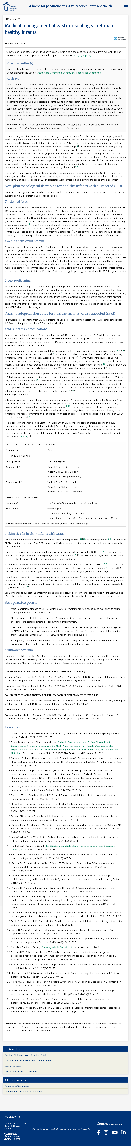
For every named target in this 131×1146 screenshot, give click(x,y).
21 (69, 406)
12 (96, 334)
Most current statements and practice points (28, 1060)
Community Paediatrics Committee (82, 72)
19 (41, 387)
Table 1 (23, 436)
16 (104, 364)
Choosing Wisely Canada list (56, 947)
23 (84, 539)
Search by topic (13, 1065)
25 (76, 555)
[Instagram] (106, 1132)
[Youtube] (115, 1132)
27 (107, 567)
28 (49, 580)
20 (73, 390)
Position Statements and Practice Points (26, 1055)
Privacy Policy (86, 1129)
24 (111, 539)
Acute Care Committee (49, 72)
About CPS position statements (21, 1071)
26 (79, 555)
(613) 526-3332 (13, 1139)
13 (120, 350)
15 (53, 353)
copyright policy (83, 55)
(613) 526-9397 (13, 1136)
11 (45, 299)
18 (37, 380)
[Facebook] (98, 1132)
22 (81, 539)
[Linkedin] (123, 1132)
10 (61, 292)
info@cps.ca (11, 1134)
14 (123, 350)
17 (6, 376)
